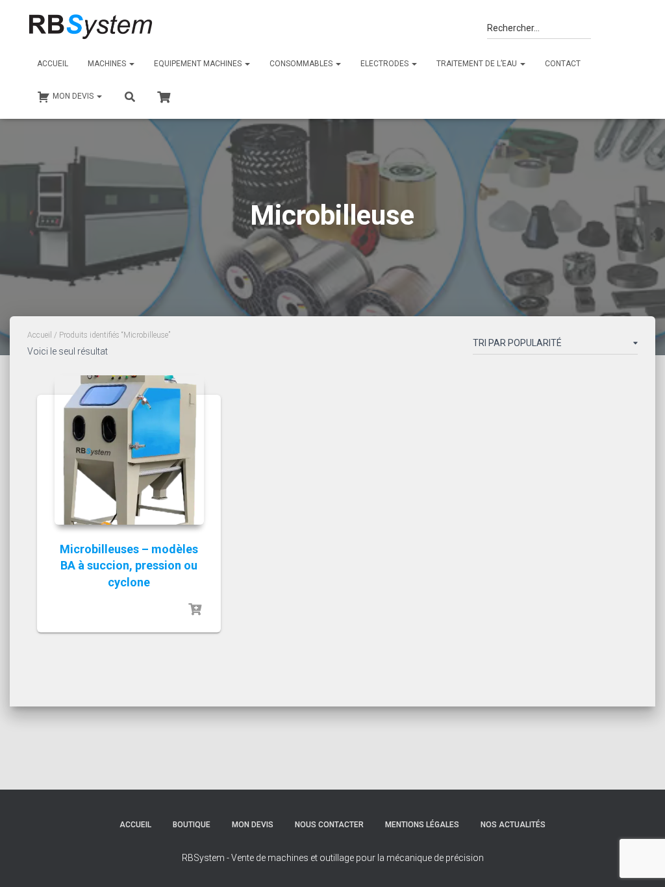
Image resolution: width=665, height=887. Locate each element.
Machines (108, 63)
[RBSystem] (90, 27)
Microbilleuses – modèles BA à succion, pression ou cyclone (129, 565)
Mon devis (252, 824)
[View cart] (163, 95)
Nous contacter (329, 824)
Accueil (52, 63)
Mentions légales (422, 824)
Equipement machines (199, 63)
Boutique (191, 824)
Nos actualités (513, 824)
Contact (563, 63)
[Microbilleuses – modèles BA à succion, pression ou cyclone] (129, 450)
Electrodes (385, 63)
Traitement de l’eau (477, 63)
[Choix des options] (194, 609)
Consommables (302, 63)
